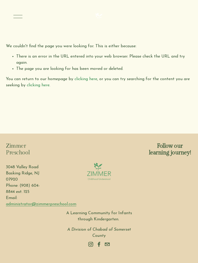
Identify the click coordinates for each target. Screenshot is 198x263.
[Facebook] (99, 244)
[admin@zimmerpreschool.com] (107, 244)
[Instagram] (90, 244)
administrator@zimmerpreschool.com (41, 204)
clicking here (86, 79)
